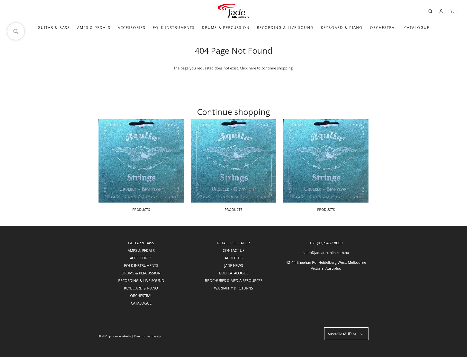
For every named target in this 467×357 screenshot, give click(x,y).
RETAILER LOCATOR (233, 242)
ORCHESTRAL (383, 27)
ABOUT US (233, 257)
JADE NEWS (233, 265)
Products (141, 209)
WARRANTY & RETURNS (233, 288)
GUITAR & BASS (54, 27)
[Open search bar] (430, 11)
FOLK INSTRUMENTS (174, 27)
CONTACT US (233, 250)
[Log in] (441, 11)
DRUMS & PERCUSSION (226, 27)
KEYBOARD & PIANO (342, 27)
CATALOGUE (416, 27)
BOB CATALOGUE (233, 273)
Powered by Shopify (147, 336)
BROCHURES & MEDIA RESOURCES (233, 280)
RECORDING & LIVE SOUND (285, 27)
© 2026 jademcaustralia (115, 336)
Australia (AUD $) (342, 333)
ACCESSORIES (131, 27)
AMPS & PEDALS (93, 27)
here (252, 68)
